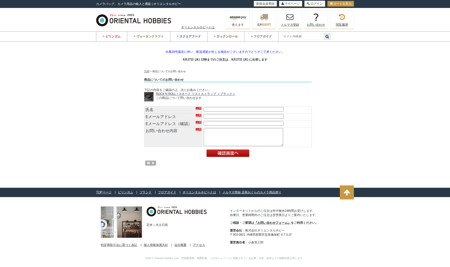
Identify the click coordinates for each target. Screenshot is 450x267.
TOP (147, 71)
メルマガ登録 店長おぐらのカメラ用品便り (251, 192)
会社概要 (180, 245)
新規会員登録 (265, 3)
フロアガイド (167, 192)
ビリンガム (125, 192)
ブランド (145, 192)
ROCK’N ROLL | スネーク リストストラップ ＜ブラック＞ (195, 94)
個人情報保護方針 (156, 245)
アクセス (199, 245)
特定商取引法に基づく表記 (119, 245)
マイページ (292, 3)
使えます (238, 24)
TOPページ (104, 192)
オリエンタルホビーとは (198, 27)
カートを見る (342, 3)
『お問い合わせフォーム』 (272, 222)
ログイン (317, 3)
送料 (264, 24)
